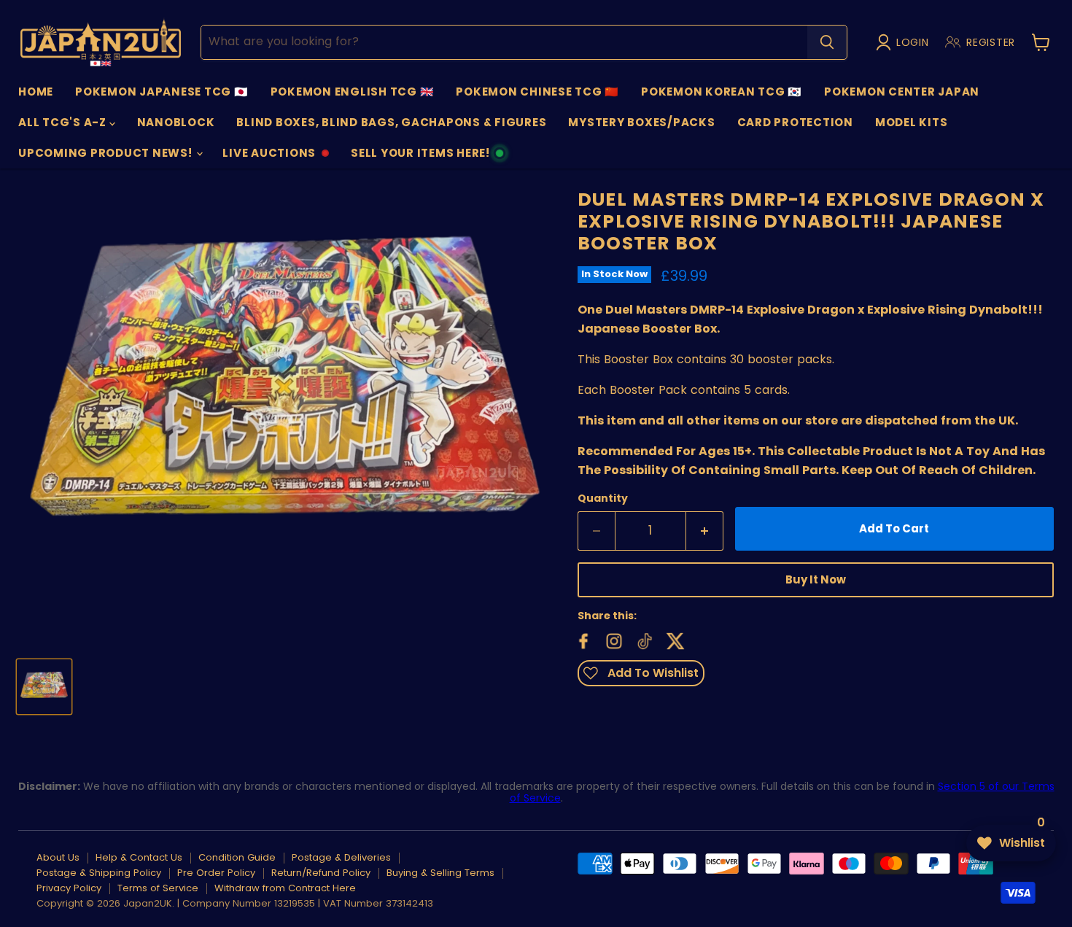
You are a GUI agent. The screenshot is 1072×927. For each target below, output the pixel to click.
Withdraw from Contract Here (285, 888)
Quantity (603, 498)
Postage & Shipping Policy (98, 873)
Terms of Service (157, 888)
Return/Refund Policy (320, 873)
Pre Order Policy (216, 873)
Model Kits (911, 122)
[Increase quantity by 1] (704, 531)
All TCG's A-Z (63, 122)
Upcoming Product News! (106, 152)
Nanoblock (176, 122)
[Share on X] (674, 639)
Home (35, 91)
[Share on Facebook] (582, 639)
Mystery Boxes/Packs (641, 122)
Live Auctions (269, 156)
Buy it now (815, 579)
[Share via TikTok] (643, 639)
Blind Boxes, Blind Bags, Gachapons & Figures (391, 122)
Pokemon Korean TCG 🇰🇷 (721, 91)
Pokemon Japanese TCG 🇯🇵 (162, 91)
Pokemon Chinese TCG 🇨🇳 (537, 91)
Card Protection (795, 122)
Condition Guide (237, 857)
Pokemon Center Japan (901, 91)
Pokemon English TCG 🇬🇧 (353, 91)
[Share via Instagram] (612, 639)
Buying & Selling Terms (440, 873)
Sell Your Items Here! (420, 156)
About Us (57, 857)
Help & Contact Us (139, 857)
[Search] (827, 42)
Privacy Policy (68, 888)
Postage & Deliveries (341, 857)
